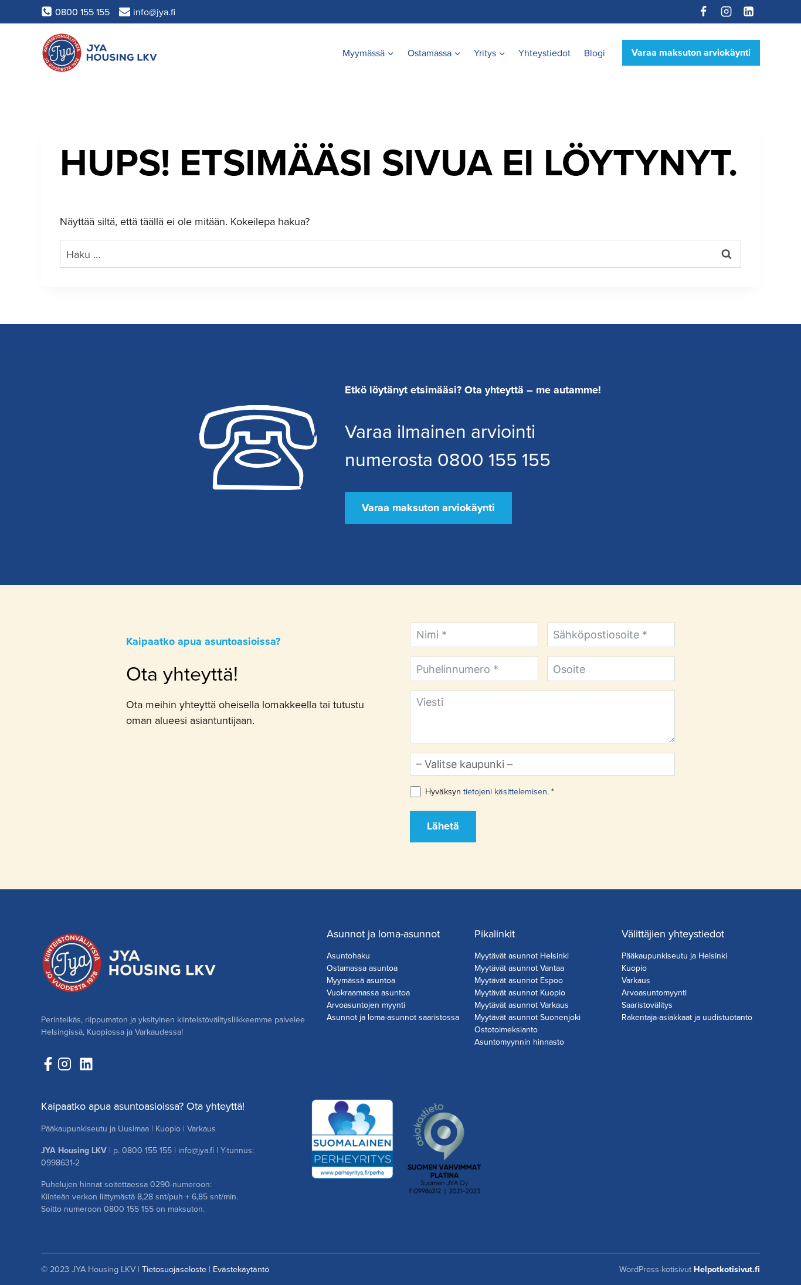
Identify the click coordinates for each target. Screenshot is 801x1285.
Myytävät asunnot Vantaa (519, 968)
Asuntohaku (348, 955)
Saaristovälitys (647, 1005)
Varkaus (636, 980)
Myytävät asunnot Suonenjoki (527, 1017)
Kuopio (634, 968)
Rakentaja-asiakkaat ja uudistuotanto (687, 1017)
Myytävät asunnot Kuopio (519, 992)
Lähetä (443, 826)
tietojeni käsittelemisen (505, 791)
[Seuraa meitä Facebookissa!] (48, 1064)
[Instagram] (726, 12)
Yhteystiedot (544, 52)
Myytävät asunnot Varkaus (521, 1005)
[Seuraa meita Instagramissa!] (67, 1064)
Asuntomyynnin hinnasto (519, 1042)
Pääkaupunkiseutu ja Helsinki (674, 955)
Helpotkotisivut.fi (727, 1269)
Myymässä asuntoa (361, 980)
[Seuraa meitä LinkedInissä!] (86, 1064)
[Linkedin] (749, 12)
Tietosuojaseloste (174, 1269)
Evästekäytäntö (241, 1269)
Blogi (594, 52)
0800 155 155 (147, 1150)
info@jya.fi (196, 1150)
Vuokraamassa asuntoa (368, 992)
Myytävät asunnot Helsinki (521, 955)
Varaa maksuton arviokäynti (691, 52)
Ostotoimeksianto (506, 1029)
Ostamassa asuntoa (362, 968)
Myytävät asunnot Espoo (518, 980)
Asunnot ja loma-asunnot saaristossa (393, 1017)
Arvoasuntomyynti (654, 992)
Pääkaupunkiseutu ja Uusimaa (95, 1128)
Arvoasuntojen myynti (366, 1005)
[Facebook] (704, 12)
